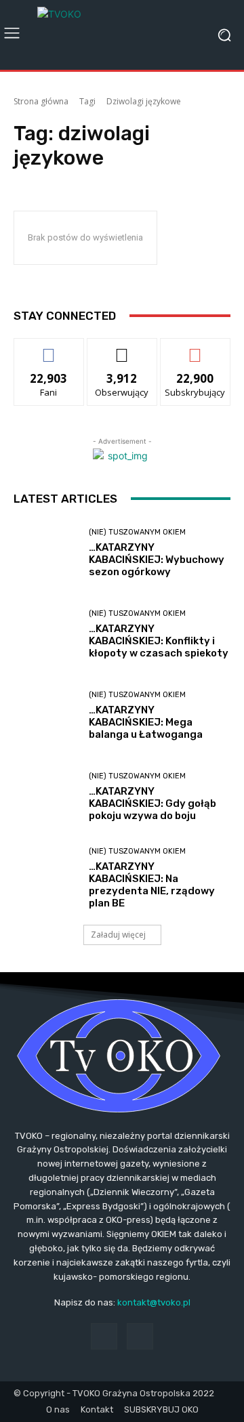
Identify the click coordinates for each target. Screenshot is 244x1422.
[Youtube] (140, 1336)
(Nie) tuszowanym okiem (137, 532)
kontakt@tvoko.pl (153, 1302)
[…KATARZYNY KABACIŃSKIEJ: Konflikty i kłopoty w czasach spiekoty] (46, 634)
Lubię (49, 348)
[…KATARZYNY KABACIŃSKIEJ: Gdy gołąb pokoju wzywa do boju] (46, 797)
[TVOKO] (122, 35)
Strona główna (41, 101)
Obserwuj (122, 348)
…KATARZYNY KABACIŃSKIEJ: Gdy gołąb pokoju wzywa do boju (152, 803)
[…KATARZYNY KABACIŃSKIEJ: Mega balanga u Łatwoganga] (46, 716)
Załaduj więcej (118, 934)
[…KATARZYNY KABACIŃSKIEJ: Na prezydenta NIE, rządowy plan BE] (46, 878)
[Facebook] (104, 1336)
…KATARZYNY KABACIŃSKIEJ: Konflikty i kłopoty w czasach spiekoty (158, 641)
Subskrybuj (195, 348)
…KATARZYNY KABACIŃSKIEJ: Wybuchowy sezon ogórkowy (156, 559)
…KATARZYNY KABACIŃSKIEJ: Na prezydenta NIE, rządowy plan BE (152, 884)
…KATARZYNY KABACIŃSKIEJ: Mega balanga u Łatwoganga (146, 722)
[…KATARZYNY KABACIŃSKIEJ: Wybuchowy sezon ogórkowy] (46, 553)
